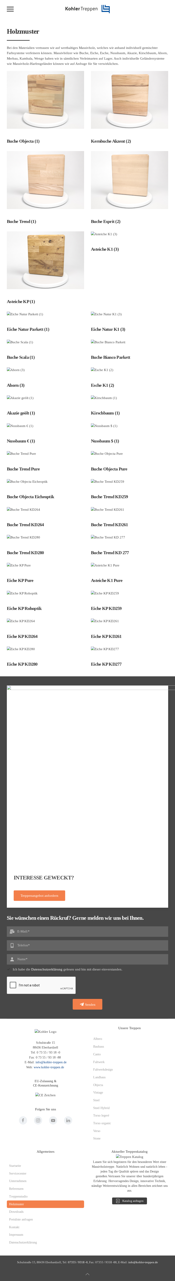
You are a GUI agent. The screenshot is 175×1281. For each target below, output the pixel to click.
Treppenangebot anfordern (39, 895)
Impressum (16, 1234)
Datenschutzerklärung (46, 969)
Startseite (15, 1165)
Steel (96, 1100)
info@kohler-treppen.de (51, 1062)
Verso (96, 1131)
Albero (97, 1039)
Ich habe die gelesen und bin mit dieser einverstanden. (67, 969)
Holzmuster (16, 1204)
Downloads (16, 1211)
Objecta (98, 1085)
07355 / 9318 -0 (78, 1262)
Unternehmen (17, 1181)
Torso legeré (101, 1115)
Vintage (98, 1092)
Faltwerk (99, 1062)
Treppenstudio (18, 1196)
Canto (97, 1054)
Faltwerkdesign (103, 1069)
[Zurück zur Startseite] (87, 9)
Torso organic (102, 1123)
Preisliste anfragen (21, 1219)
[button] (10, 9)
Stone (96, 1138)
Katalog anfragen (133, 1201)
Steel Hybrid (101, 1108)
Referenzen (16, 1188)
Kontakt (14, 1227)
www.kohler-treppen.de (49, 1067)
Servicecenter (17, 1173)
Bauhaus (98, 1046)
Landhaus (99, 1077)
